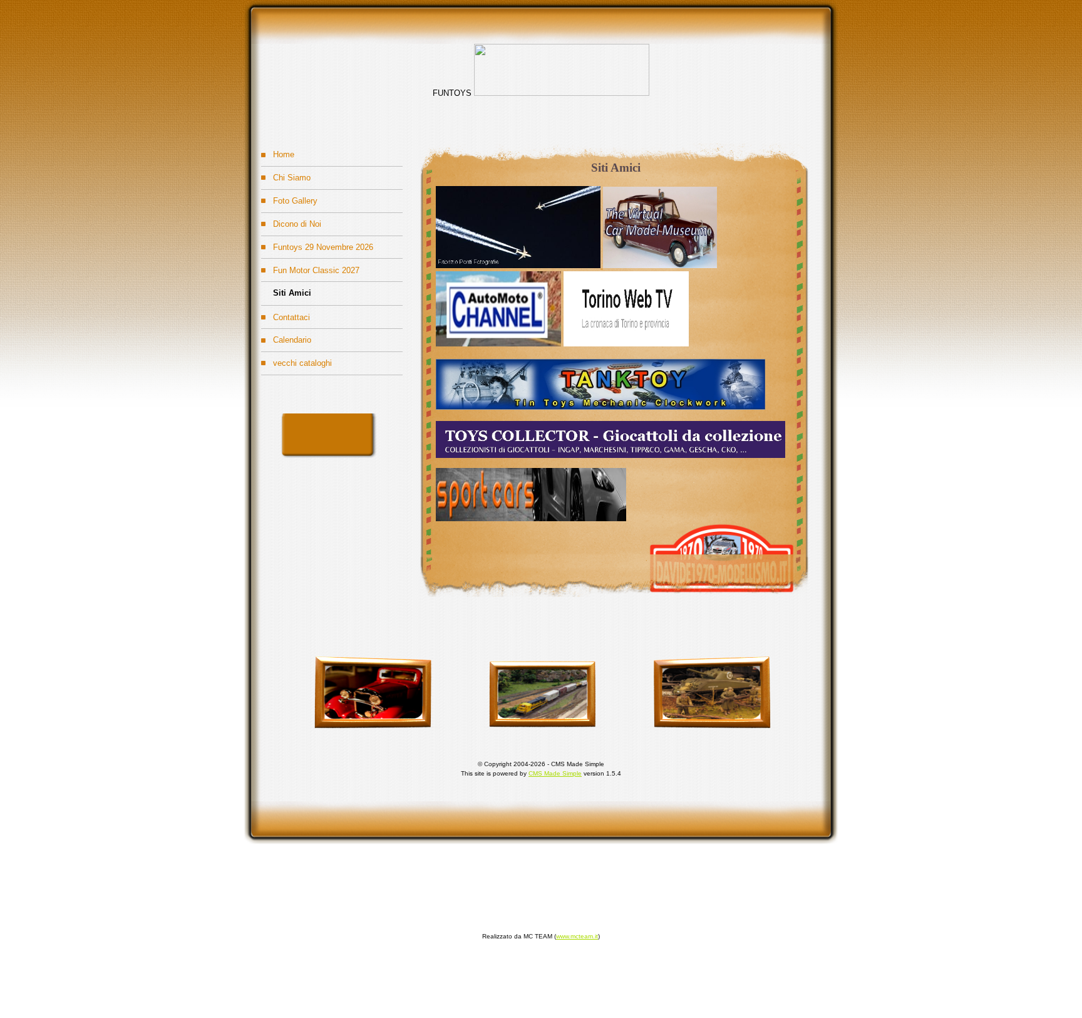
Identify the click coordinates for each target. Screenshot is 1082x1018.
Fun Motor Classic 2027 (310, 266)
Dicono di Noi (291, 221)
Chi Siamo (286, 174)
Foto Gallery (289, 197)
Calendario (286, 337)
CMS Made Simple (555, 773)
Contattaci (285, 313)
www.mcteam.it (577, 936)
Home (277, 151)
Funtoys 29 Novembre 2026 (317, 244)
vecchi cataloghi (296, 360)
